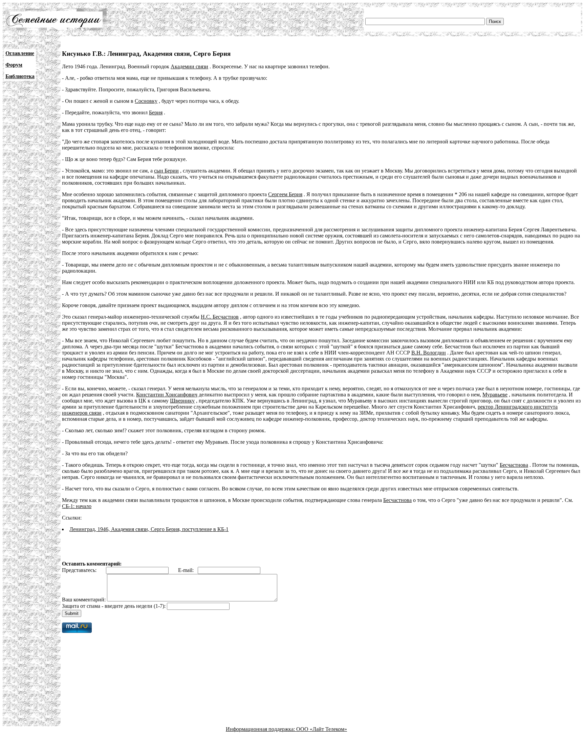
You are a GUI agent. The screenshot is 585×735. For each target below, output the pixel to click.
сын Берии (166, 171)
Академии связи (189, 66)
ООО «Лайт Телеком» (321, 729)
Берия (155, 112)
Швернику (182, 401)
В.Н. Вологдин (428, 352)
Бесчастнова (514, 465)
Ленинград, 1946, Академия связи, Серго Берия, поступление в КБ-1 (149, 529)
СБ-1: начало (76, 506)
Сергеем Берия (285, 194)
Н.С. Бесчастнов (220, 317)
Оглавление (19, 53)
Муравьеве (494, 394)
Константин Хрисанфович (166, 394)
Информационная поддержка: (261, 729)
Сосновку (146, 101)
